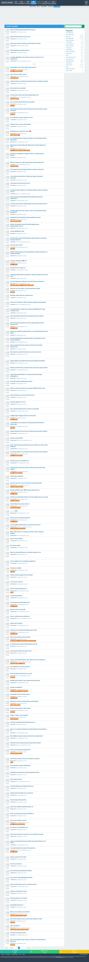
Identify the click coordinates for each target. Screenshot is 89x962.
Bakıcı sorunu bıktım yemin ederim (20, 911)
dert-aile (28, 150)
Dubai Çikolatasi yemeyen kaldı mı (19, 50)
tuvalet (17, 528)
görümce (17, 98)
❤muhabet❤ (23, 929)
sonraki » (29, 947)
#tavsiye (28, 285)
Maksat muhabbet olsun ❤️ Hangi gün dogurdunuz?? (25, 490)
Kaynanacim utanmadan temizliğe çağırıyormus (23, 630)
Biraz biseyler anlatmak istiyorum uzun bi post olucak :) (25, 352)
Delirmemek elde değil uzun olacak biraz (21, 793)
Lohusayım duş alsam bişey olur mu (20, 183)
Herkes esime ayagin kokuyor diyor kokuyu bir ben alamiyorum (27, 659)
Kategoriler (28, 3)
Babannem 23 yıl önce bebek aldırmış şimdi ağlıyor (24, 701)
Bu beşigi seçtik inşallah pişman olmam (21, 381)
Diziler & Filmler (69, 45)
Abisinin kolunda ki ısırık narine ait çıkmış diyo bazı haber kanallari (28, 431)
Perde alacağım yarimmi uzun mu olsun (21, 673)
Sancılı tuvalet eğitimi (16, 538)
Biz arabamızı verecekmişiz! (18, 88)
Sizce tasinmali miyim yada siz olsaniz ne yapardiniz (24, 408)
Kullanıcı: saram (33, 6)
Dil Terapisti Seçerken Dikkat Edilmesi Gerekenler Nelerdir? (27, 169)
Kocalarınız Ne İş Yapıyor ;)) (17, 267)
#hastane (12, 753)
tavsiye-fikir (13, 114)
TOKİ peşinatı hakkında (16, 476)
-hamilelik (17, 500)
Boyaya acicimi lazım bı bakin (18, 857)
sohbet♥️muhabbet (14, 150)
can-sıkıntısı (20, 455)
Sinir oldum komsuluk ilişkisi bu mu (20, 602)
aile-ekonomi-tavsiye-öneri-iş (15, 507)
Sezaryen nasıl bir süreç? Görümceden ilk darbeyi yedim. (26, 483)
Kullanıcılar (33, 3)
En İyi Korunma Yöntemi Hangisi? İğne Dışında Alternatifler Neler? (28, 203)
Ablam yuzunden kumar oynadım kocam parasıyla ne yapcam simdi (28, 367)
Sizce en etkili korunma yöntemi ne (20, 616)
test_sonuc (12, 105)
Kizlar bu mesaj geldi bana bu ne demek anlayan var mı (25, 552)
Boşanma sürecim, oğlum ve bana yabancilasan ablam (25, 288)
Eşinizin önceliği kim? (16, 687)
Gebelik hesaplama (14, 954)
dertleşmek (12, 98)
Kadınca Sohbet (7, 2)
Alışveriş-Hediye (18, 241)
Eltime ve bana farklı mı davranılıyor (20, 708)
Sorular (16, 3)
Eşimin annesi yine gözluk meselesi (20, 517)
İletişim (2, 954)
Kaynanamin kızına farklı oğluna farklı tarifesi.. (23, 67)
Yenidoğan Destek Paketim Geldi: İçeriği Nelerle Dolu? (25, 217)
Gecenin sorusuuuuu (16, 863)
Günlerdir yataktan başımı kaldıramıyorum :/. (22, 722)
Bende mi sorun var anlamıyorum (19, 460)
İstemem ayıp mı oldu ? (16, 245)
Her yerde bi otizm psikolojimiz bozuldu (21, 877)
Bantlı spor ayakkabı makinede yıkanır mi (21, 806)
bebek (17, 166)
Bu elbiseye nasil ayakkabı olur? (19, 827)
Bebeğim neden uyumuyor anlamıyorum (21, 295)
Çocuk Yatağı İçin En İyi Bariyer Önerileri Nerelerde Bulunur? (27, 281)
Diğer (17, 38)
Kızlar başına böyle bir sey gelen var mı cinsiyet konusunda (26, 834)
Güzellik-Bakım (69, 49)
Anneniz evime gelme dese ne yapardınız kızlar (23, 884)
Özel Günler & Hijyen (71, 57)
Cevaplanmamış (21, 3)
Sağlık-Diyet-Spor (19, 97)
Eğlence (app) (69, 70)
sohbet (12, 592)
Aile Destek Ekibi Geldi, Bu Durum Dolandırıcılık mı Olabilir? (27, 316)
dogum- (20, 753)
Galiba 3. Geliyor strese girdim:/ (19, 715)
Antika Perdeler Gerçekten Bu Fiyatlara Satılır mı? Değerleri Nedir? (29, 81)
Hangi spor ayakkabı (16, 568)
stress (12, 762)
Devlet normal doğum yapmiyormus (20, 749)
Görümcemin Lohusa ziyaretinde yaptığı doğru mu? (24, 95)
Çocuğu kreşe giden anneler (18, 932)
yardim (24, 150)
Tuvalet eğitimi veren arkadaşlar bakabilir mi (23, 561)
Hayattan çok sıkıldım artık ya (18, 891)
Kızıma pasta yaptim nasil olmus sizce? (21, 651)
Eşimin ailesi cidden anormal (18, 820)
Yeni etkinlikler (44, 6)
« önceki (11, 947)
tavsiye (32, 285)
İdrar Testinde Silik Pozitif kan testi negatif (22, 102)
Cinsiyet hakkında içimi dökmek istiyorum (21, 786)
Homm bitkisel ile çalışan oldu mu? (20, 504)
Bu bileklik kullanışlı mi (16, 905)
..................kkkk (14, 511)
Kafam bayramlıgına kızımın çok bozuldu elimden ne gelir (26, 918)
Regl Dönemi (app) (70, 68)
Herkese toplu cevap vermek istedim (20, 124)
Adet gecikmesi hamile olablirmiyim (20, 765)
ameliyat (17, 486)
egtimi (20, 528)
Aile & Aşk (17, 45)
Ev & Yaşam (68, 47)
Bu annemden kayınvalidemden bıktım (21, 870)
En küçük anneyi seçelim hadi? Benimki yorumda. (23, 644)
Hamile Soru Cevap (46, 3)
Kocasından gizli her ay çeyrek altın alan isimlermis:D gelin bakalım (29, 451)
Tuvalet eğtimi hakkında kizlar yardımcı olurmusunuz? (25, 524)
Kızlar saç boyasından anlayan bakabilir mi (22, 813)
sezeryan (21, 486)
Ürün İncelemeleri (70, 34)
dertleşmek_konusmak (32, 640)
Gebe (20, 954)
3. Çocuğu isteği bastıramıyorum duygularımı (22, 848)
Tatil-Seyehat (69, 62)
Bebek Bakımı (53, 3)
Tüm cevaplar (56, 6)
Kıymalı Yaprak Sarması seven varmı (20, 36)
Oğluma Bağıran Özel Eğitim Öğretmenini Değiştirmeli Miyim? (27, 360)
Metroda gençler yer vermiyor (18, 898)
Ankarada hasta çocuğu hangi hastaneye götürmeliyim (25, 742)
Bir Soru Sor (39, 3)
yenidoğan (12, 221)
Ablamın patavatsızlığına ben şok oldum (21, 575)
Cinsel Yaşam (69, 42)
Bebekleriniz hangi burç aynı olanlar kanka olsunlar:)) (25, 680)
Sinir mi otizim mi (15, 925)
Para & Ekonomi (69, 59)
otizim (12, 929)
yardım (24, 528)
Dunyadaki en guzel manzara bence (20, 694)
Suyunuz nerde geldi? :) (16, 438)
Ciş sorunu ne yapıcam (16, 581)
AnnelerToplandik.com (84, 954)
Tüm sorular (50, 6)
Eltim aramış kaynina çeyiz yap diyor (20, 637)
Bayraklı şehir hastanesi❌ (17, 609)
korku (15, 929)
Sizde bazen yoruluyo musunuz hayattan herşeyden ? (25, 758)
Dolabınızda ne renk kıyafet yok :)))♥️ (20, 131)
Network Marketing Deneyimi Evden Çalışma (22, 29)
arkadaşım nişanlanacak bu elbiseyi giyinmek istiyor (24, 772)
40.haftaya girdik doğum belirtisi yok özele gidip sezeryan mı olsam (29, 497)
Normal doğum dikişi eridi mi (18, 800)
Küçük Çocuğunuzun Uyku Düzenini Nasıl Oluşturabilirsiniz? (27, 162)
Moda (17, 83)
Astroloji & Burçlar (70, 40)
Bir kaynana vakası (15, 545)
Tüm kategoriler (69, 32)
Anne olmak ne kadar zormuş (18, 74)
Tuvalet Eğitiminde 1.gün (17, 231)
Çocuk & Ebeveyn (70, 44)
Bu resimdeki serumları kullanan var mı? (21, 117)
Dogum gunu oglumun (16, 623)
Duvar (38, 6)
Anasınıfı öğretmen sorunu (17, 402)
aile (23, 824)
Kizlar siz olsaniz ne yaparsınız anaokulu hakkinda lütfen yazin (27, 388)
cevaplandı (25, 38)
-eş (16, 663)
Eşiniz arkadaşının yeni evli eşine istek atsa (22, 395)
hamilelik (16, 753)
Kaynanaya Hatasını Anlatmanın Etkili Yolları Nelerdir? (25, 43)
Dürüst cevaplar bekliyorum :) (18, 588)
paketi (20, 221)
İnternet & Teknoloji (70, 51)
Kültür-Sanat (69, 53)
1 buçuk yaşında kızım (16, 595)
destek (16, 221)
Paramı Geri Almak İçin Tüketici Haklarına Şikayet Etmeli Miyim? (28, 302)
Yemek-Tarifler (18, 781)
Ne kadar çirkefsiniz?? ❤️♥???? (18, 260)
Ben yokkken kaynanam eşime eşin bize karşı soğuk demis (26, 736)
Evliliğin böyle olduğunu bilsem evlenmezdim (23, 415)
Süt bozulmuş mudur (16, 779)
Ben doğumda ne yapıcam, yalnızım (20, 666)
